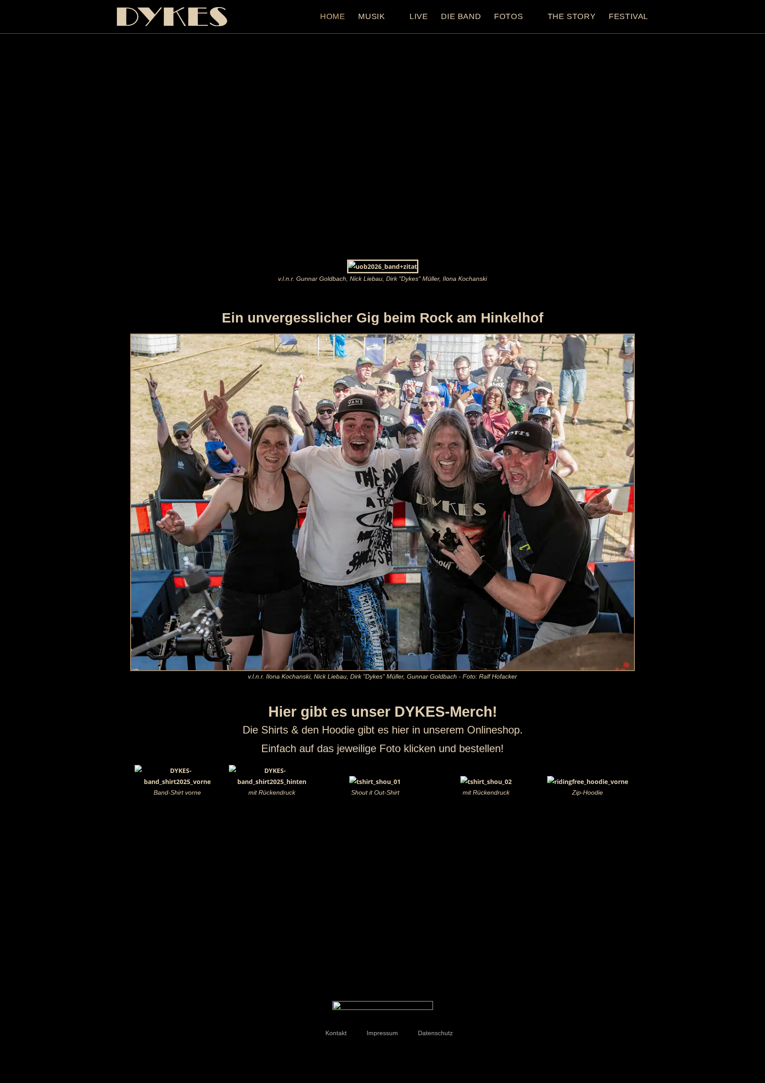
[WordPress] (400, 1053)
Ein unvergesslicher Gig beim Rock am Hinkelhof (382, 318)
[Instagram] (382, 1053)
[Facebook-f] (365, 1053)
